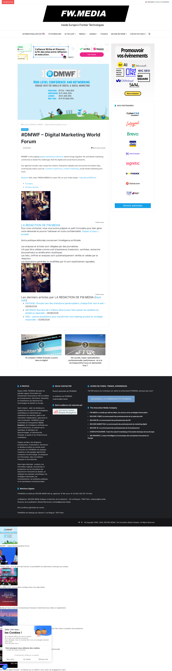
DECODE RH (94, 420)
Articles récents (31, 187)
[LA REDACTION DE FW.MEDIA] (35, 219)
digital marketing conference (52, 157)
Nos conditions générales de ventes (31, 507)
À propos (29, 183)
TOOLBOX (104, 34)
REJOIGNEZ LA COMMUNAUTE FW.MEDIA (111, 399)
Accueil (25, 124)
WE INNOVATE (95, 436)
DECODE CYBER (96, 416)
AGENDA (92, 34)
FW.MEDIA (31, 391)
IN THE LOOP (69, 34)
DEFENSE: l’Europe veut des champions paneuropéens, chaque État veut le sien (64, 303)
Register (24, 178)
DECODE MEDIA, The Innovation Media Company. (122, 522)
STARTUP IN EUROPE (97, 432)
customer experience (54, 169)
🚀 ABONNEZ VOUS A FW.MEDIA (157, 2)
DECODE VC (94, 428)
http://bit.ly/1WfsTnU (87, 178)
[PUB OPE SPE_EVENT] (132, 99)
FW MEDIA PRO (55, 34)
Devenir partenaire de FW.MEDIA (65, 391)
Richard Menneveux (45, 502)
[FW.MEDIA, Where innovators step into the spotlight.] (86, 17)
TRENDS (82, 34)
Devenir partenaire (132, 205)
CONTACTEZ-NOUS (137, 34)
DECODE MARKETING (98, 424)
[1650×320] (63, 52)
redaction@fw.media (60, 399)
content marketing (71, 169)
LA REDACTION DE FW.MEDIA (40, 225)
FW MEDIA (94, 412)
